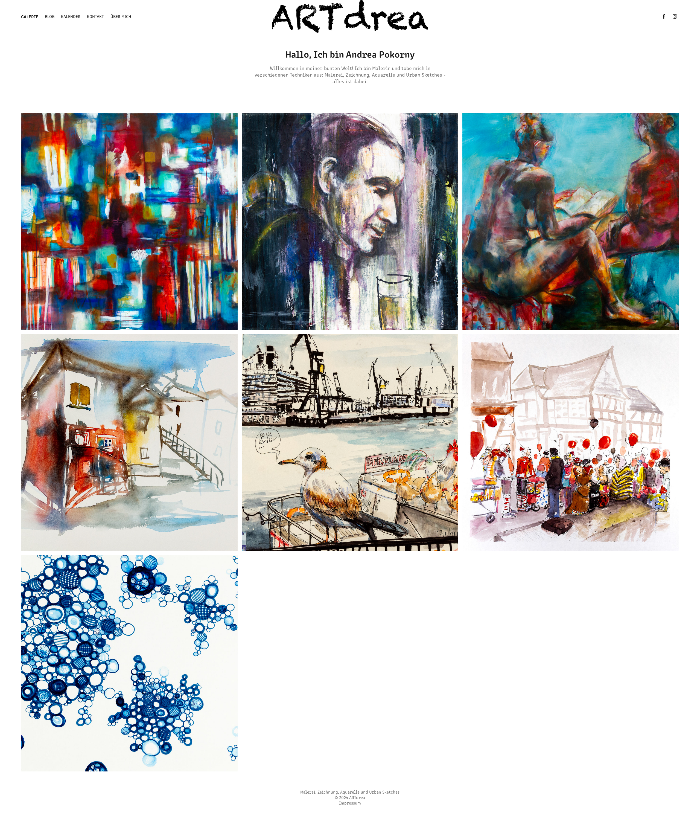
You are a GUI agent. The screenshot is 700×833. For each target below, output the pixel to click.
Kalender (70, 16)
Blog (49, 16)
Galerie (29, 16)
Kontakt (95, 16)
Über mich (120, 16)
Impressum (350, 803)
